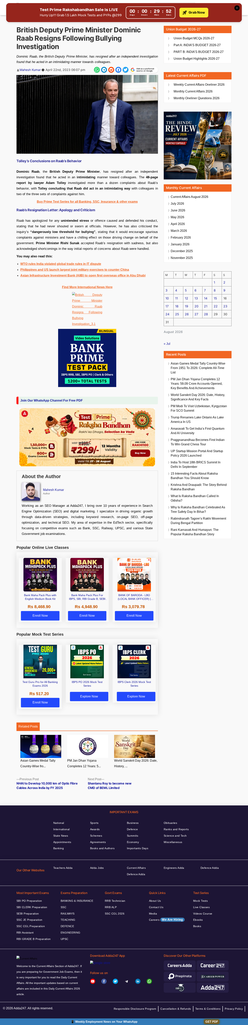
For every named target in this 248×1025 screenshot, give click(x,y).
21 (205, 306)
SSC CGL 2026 (114, 913)
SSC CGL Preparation (30, 926)
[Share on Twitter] (125, 70)
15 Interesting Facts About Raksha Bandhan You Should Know (194, 476)
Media (153, 913)
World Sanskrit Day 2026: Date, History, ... (135, 763)
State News (60, 835)
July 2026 (177, 203)
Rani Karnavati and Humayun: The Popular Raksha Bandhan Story (195, 532)
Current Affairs (136, 867)
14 (205, 298)
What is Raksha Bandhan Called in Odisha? (195, 498)
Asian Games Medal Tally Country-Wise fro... (37, 763)
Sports (94, 822)
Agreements (98, 842)
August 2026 (189, 196)
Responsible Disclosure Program (135, 1008)
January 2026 (180, 244)
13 (196, 298)
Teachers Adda (62, 867)
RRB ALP (111, 907)
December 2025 (182, 251)
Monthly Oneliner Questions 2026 (197, 98)
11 (176, 298)
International (61, 829)
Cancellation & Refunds (175, 1008)
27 (196, 314)
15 (215, 298)
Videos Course (202, 913)
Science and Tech (175, 835)
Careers (166, 919)
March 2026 (179, 230)
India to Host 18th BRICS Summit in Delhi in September (195, 464)
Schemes (96, 835)
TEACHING (68, 919)
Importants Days (137, 848)
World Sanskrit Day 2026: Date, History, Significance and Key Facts (198, 397)
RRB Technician (115, 900)
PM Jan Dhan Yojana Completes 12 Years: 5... (84, 763)
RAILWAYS (67, 913)
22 (216, 306)
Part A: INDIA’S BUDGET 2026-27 (197, 45)
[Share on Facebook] (118, 70)
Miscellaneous (173, 842)
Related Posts (28, 726)
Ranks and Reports (176, 829)
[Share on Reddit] (111, 70)
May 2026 (177, 217)
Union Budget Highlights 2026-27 (197, 58)
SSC (63, 907)
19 (186, 306)
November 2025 (182, 257)
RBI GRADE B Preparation (33, 939)
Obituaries (170, 822)
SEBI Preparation (27, 913)
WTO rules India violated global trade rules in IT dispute (60, 264)
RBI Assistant (25, 932)
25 (177, 314)
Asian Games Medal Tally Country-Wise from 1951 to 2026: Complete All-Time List (198, 368)
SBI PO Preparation (29, 900)
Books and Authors (102, 848)
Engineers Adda (174, 867)
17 (167, 306)
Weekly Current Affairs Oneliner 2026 (199, 84)
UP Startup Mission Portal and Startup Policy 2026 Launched (197, 453)
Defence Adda (136, 874)
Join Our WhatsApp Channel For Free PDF (51, 400)
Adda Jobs (97, 867)
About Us (155, 900)
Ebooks (198, 919)
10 (167, 298)
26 (187, 314)
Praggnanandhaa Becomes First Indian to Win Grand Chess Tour (198, 442)
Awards (95, 829)
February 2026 (181, 237)
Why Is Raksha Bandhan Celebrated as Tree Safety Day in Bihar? (198, 509)
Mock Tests (200, 900)
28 (206, 314)
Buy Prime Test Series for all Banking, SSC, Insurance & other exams (87, 201)
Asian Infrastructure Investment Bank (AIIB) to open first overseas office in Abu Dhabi (83, 275)
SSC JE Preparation (29, 919)
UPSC (64, 939)
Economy (133, 842)
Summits (132, 835)
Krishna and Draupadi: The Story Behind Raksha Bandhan (199, 487)
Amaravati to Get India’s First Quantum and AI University (197, 431)
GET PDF (211, 1021)
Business (133, 822)
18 (176, 306)
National (58, 822)
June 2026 (178, 210)
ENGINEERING (70, 932)
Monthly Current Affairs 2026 (193, 91)
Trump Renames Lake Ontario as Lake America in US (197, 419)
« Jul (167, 343)
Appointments (62, 842)
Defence (132, 829)
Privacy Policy (234, 1008)
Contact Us (156, 907)
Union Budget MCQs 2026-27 (194, 38)
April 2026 (178, 224)
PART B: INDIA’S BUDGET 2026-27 (199, 51)
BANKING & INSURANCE (77, 900)
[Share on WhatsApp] (97, 70)
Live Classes (201, 907)
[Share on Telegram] (104, 70)
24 (167, 314)
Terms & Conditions (208, 1008)
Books (197, 926)
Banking (58, 848)
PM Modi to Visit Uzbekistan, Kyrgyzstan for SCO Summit (199, 408)
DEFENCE (67, 926)
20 (196, 306)
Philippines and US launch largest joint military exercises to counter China (74, 269)
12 (186, 298)
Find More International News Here (87, 287)
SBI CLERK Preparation (31, 907)
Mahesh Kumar (30, 70)
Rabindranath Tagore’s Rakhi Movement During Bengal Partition (198, 521)
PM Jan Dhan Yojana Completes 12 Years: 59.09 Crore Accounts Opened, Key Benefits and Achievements (196, 384)
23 (225, 306)
